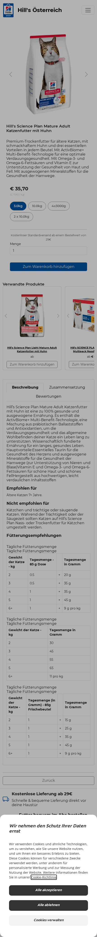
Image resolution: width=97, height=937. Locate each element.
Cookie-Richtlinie (43, 877)
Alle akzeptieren (48, 890)
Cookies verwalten (49, 920)
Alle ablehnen (48, 905)
